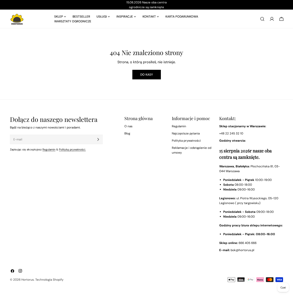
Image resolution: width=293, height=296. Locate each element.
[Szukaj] (262, 19)
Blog (127, 133)
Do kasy (146, 75)
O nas (128, 126)
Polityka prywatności (186, 141)
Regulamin (48, 149)
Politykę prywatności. (72, 149)
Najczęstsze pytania (186, 133)
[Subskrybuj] (98, 139)
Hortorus (27, 280)
